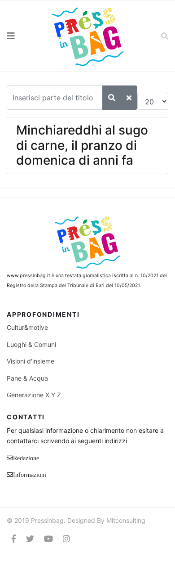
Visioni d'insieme (30, 361)
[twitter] (30, 539)
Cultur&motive (27, 327)
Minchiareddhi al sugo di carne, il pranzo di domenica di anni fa (82, 145)
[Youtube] (48, 539)
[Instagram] (66, 539)
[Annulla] (129, 97)
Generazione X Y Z (34, 395)
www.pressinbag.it (28, 276)
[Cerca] (111, 97)
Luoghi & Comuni (31, 344)
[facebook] (13, 539)
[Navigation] (22, 36)
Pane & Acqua (27, 378)
